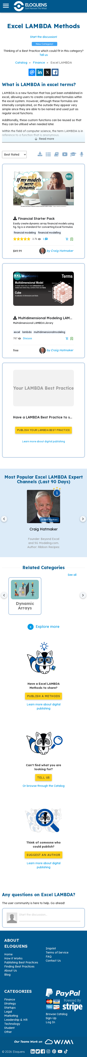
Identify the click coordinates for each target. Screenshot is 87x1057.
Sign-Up (51, 1018)
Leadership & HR (16, 1020)
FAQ (49, 956)
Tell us (43, 55)
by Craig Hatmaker (59, 250)
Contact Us (53, 960)
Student (9, 1028)
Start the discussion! (43, 37)
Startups (10, 1007)
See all (72, 575)
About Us (10, 970)
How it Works (13, 958)
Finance (9, 999)
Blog (7, 974)
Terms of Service (57, 952)
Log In (50, 1022)
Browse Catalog (56, 1014)
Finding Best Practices (19, 966)
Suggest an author (43, 855)
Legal (8, 1011)
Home (8, 954)
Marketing (11, 1016)
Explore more (47, 626)
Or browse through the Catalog (44, 786)
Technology (12, 1024)
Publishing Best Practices (21, 962)
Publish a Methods (43, 696)
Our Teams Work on (28, 1041)
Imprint (51, 948)
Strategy (10, 1003)
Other (8, 1032)
